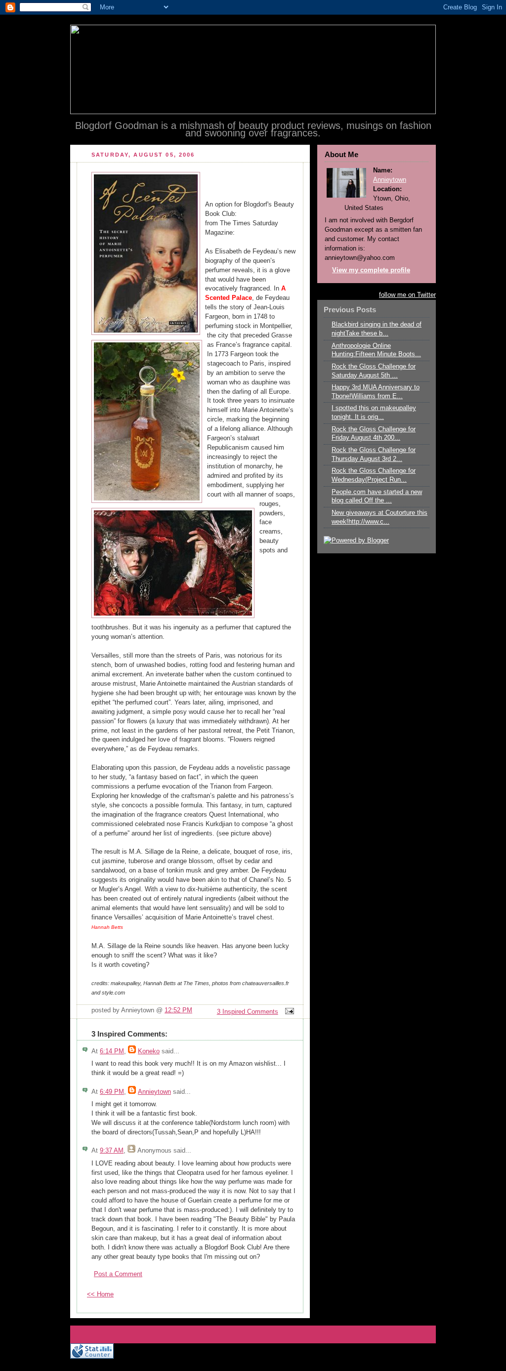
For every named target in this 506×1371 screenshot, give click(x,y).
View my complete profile (371, 270)
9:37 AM (112, 1150)
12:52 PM (178, 1010)
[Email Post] (288, 1011)
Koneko (149, 1051)
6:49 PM (112, 1091)
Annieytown (154, 1091)
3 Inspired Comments (247, 1011)
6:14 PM (112, 1051)
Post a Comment (118, 1274)
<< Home (100, 1294)
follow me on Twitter (407, 294)
